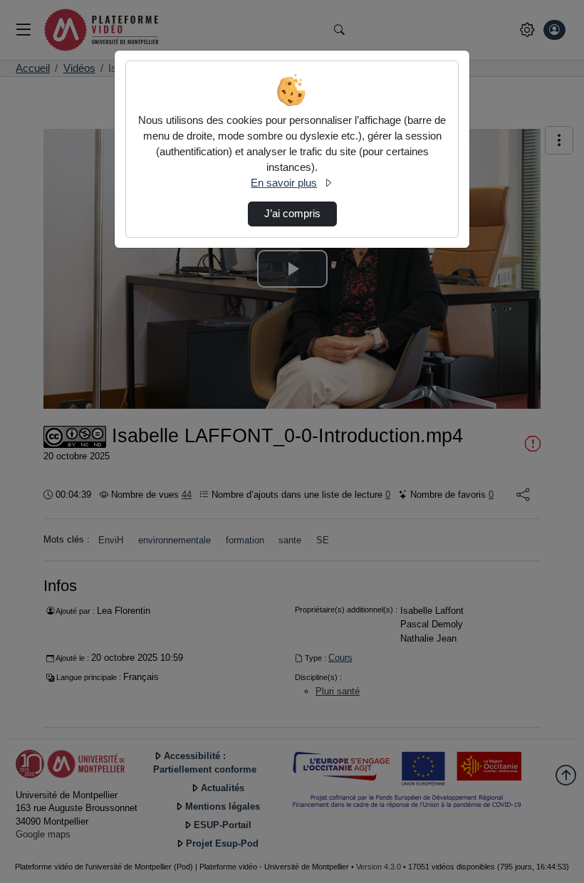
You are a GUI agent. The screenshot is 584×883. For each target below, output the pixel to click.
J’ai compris (292, 213)
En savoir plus (284, 183)
